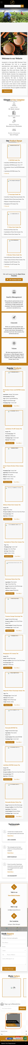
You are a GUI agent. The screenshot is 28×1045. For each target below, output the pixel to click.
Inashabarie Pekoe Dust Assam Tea (13, 232)
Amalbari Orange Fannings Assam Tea (14, 197)
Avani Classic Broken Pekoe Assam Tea (14, 259)
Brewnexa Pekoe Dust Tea (11, 229)
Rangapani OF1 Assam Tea (11, 204)
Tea (1, 1034)
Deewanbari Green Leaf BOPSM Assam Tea (14, 168)
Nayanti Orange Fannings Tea (12, 201)
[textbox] (12, 6)
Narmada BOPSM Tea (11, 728)
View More (16, 406)
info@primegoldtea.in (14, 910)
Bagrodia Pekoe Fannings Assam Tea (14, 199)
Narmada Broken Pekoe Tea (13, 802)
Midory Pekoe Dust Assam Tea (12, 234)
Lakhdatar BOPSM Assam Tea (12, 171)
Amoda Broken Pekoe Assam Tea (13, 257)
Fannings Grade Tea (14, 194)
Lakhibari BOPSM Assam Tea (11, 765)
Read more (7, 91)
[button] (14, 895)
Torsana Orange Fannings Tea (13, 616)
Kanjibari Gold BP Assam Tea (12, 262)
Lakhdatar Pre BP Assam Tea (12, 264)
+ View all (6, 173)
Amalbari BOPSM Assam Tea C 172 (13, 162)
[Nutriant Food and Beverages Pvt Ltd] (12, 2)
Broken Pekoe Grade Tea (15, 255)
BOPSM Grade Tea (15, 160)
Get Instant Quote (15, 279)
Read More (10, 835)
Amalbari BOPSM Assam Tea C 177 (13, 165)
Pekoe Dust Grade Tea (15, 227)
